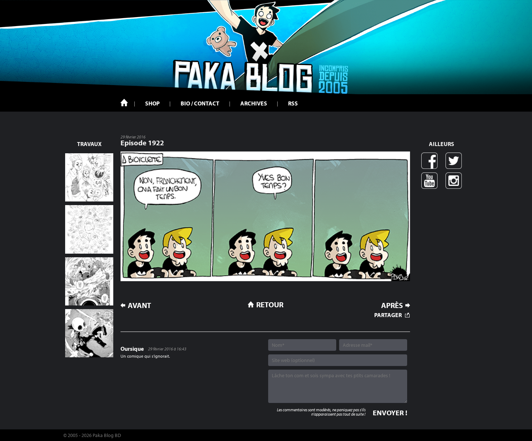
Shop (152, 103)
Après (392, 305)
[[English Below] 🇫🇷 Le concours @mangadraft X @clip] (89, 281)
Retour (269, 304)
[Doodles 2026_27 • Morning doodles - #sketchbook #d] (89, 177)
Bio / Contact (200, 103)
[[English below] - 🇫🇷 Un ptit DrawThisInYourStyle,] (89, 333)
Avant (139, 305)
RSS (293, 103)
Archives (253, 103)
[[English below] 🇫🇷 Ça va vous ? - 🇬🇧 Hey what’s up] (89, 229)
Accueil (124, 102)
